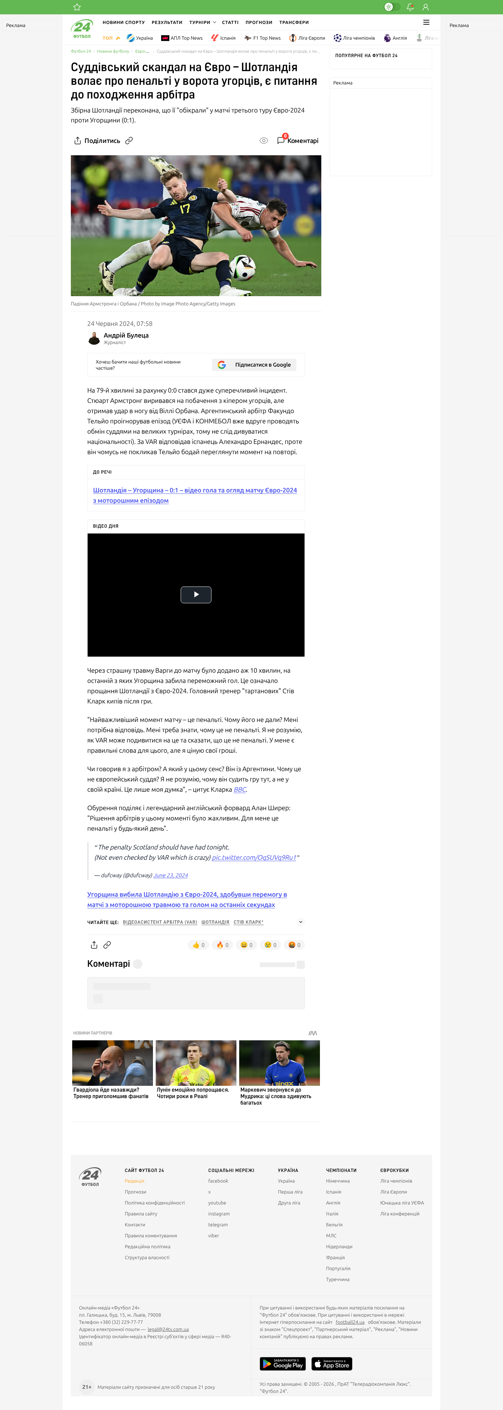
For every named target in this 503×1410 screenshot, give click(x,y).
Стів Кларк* (249, 922)
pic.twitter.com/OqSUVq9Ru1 (254, 857)
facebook (218, 1181)
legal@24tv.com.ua (168, 1329)
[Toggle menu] (426, 22)
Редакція (135, 1181)
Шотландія (216, 922)
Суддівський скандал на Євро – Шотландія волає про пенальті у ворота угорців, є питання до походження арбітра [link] (239, 51)
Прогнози (259, 22)
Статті (230, 22)
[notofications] (410, 7)
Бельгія (334, 1224)
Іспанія (227, 38)
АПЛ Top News (187, 38)
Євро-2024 (145, 51)
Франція (335, 1257)
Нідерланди (339, 1246)
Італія (332, 1213)
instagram (219, 1213)
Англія (400, 38)
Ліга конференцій (444, 38)
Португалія (338, 1268)
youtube (217, 1202)
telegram (218, 1224)
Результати (167, 22)
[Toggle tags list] (301, 922)
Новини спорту (124, 22)
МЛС (331, 1235)
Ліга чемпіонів (359, 38)
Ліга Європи (311, 38)
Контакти (135, 1224)
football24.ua (350, 1322)
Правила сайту (141, 1213)
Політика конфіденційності (155, 1202)
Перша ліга (290, 1192)
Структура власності (147, 1257)
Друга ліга (289, 1202)
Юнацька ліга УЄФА (402, 1202)
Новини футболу (113, 51)
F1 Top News (267, 38)
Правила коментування (151, 1235)
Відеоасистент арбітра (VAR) (160, 922)
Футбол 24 (81, 51)
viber (213, 1235)
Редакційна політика (148, 1246)
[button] (202, 22)
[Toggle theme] (392, 7)
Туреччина (338, 1279)
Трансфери (294, 22)
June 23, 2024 (170, 875)
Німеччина (338, 1181)
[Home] (82, 36)
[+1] (77, 7)
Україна (144, 38)
